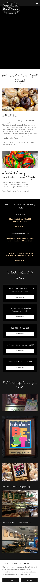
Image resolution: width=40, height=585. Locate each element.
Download (20, 297)
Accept (29, 580)
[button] (37, 3)
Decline (11, 580)
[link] (11, 3)
